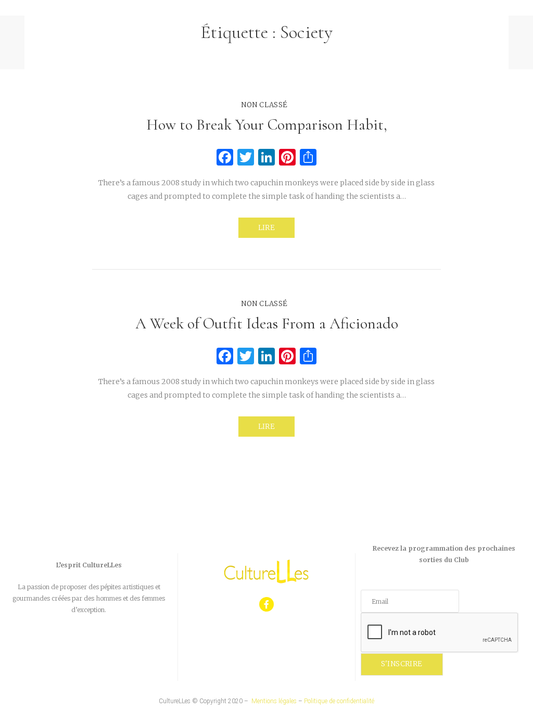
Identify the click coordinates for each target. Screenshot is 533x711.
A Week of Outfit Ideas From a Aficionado (266, 323)
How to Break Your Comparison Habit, (266, 124)
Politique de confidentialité (339, 701)
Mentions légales (274, 701)
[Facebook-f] (266, 604)
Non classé (264, 104)
